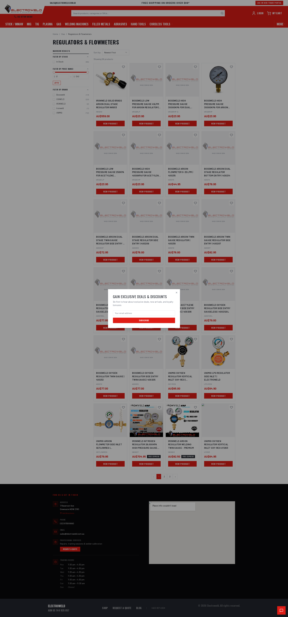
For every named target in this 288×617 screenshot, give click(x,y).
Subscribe (144, 320)
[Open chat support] (281, 610)
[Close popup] (176, 292)
